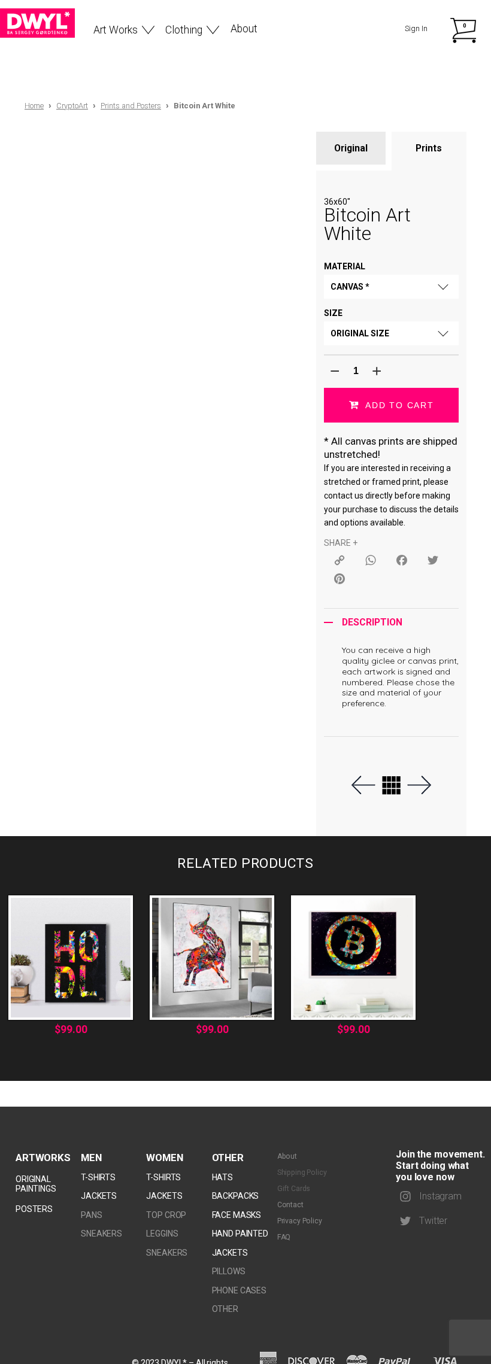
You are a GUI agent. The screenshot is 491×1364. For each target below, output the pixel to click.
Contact (290, 1205)
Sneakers (101, 1233)
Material (344, 266)
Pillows (229, 1271)
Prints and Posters (131, 105)
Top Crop (166, 1215)
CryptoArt (72, 105)
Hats (222, 1177)
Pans (91, 1215)
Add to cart (399, 405)
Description (372, 622)
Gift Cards (294, 1188)
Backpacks (235, 1196)
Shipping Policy (302, 1172)
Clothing (183, 30)
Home (34, 105)
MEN (91, 1157)
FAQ (284, 1237)
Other (228, 1157)
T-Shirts (98, 1177)
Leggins (162, 1233)
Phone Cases (239, 1290)
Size (333, 313)
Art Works (115, 30)
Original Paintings (36, 1184)
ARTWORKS (43, 1157)
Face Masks (237, 1215)
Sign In (416, 28)
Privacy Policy (299, 1221)
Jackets (99, 1196)
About (244, 29)
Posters (34, 1209)
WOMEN (164, 1157)
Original (351, 148)
